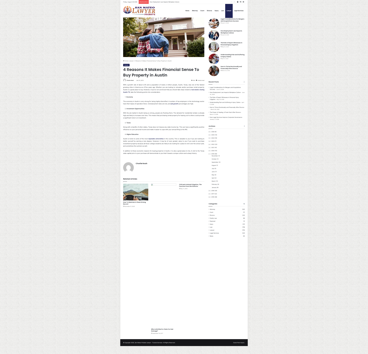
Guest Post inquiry (238, 342)
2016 (212, 197)
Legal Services (239, 10)
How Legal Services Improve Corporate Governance (226, 117)
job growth (174, 104)
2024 (212, 138)
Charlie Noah (130, 80)
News (211, 236)
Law (222, 10)
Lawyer (229, 10)
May (213, 175)
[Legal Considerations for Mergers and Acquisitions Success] (214, 23)
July (213, 168)
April (213, 178)
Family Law (213, 218)
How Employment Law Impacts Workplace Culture (231, 32)
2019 (212, 154)
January (214, 187)
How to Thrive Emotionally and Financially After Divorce (231, 67)
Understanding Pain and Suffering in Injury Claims (225, 102)
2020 (212, 150)
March (213, 181)
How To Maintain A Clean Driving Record (134, 203)
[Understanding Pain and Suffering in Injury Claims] (214, 59)
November (215, 156)
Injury (217, 10)
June (213, 171)
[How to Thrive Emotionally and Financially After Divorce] (214, 71)
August (214, 165)
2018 (212, 190)
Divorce (209, 10)
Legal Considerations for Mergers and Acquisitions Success (232, 20)
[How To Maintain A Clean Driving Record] (135, 192)
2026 (212, 131)
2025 (212, 135)
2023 (212, 141)
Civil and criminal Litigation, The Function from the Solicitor (190, 185)
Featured (212, 221)
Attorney (195, 10)
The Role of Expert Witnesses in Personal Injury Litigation (167, 2)
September (215, 162)
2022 (212, 144)
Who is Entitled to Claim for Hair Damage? (162, 330)
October (214, 159)
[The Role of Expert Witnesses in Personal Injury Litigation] (214, 47)
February (214, 184)
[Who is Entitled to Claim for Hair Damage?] (163, 255)
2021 (212, 147)
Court (202, 10)
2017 (212, 194)
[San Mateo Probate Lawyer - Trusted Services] (139, 11)
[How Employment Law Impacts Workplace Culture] (214, 35)
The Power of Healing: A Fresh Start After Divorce (225, 112)
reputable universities (156, 139)
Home (187, 10)
